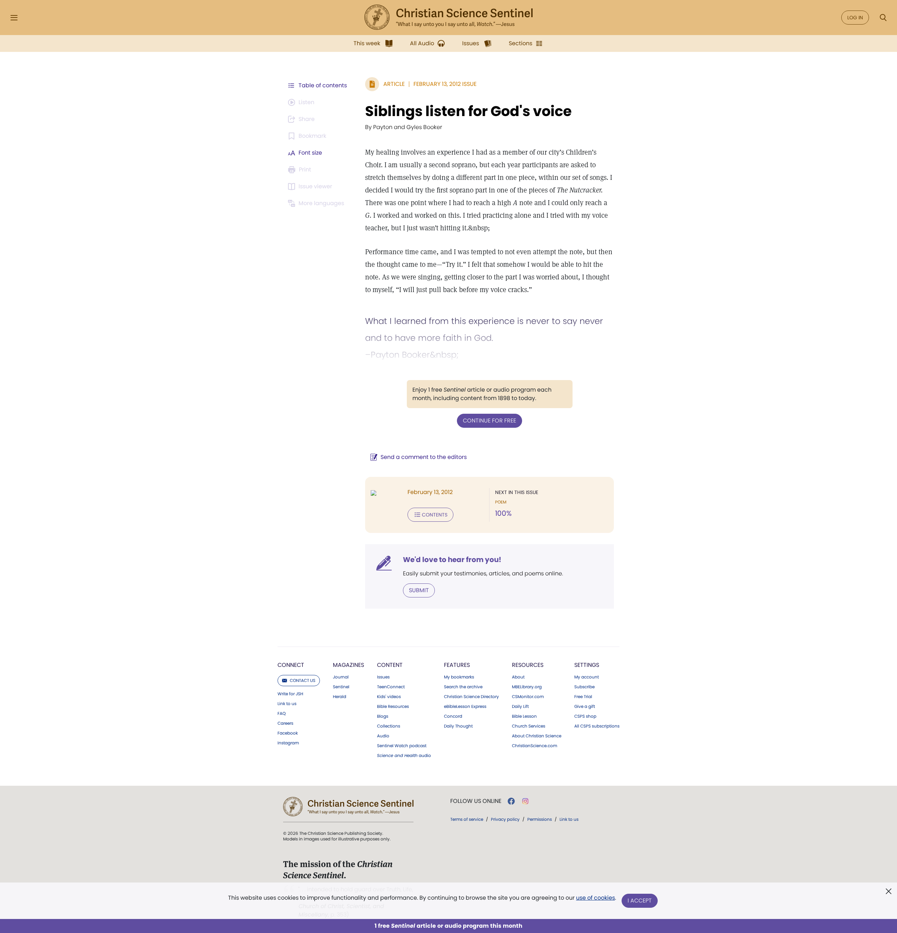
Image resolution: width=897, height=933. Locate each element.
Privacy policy (505, 819)
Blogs (382, 716)
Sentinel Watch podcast (401, 746)
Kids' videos (389, 697)
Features (457, 665)
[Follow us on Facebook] (511, 801)
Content (390, 665)
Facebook (288, 733)
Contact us (302, 680)
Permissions (539, 819)
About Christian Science (536, 736)
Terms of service (466, 819)
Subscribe (584, 687)
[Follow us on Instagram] (525, 801)
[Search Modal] (883, 17)
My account (586, 677)
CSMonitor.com (528, 697)
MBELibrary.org (527, 687)
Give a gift (584, 706)
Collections (388, 726)
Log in (855, 17)
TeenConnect (391, 687)
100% (503, 513)
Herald (339, 697)
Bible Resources (393, 706)
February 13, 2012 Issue (445, 84)
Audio (383, 736)
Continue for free (489, 421)
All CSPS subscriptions (596, 726)
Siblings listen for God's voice (468, 111)
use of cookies (595, 898)
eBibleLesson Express (465, 706)
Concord (453, 716)
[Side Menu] (14, 17)
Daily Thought (458, 726)
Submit (419, 590)
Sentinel (341, 687)
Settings (586, 665)
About (518, 677)
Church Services (528, 726)
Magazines (348, 665)
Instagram (288, 743)
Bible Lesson (524, 716)
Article (394, 84)
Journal (341, 677)
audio (404, 755)
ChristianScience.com (534, 746)
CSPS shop (585, 716)
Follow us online (475, 801)
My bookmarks (459, 677)
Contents (434, 514)
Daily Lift (520, 706)
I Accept (640, 901)
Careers (285, 723)
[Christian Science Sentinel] (448, 18)
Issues (383, 677)
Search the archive (463, 687)
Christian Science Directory (471, 697)
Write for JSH (290, 694)
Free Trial (583, 697)
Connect (291, 665)
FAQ (282, 713)
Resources (527, 665)
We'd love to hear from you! (452, 559)
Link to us (287, 704)
